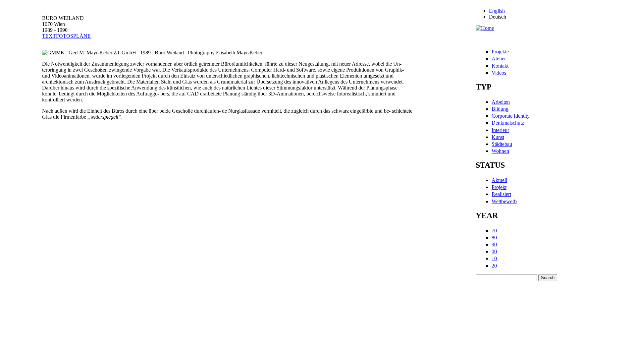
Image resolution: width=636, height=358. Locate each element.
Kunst (498, 137)
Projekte (500, 51)
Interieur (500, 130)
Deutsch (497, 17)
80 (494, 237)
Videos (499, 73)
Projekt (499, 187)
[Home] (485, 28)
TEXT (49, 36)
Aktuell (499, 180)
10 (494, 258)
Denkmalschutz (508, 123)
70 (494, 230)
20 (494, 265)
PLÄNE (82, 36)
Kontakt (500, 66)
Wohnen (500, 151)
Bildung (500, 109)
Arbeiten (501, 102)
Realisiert (501, 194)
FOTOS (64, 36)
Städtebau (502, 144)
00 (494, 251)
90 (494, 244)
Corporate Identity (511, 116)
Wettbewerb (504, 201)
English (497, 11)
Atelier (499, 58)
